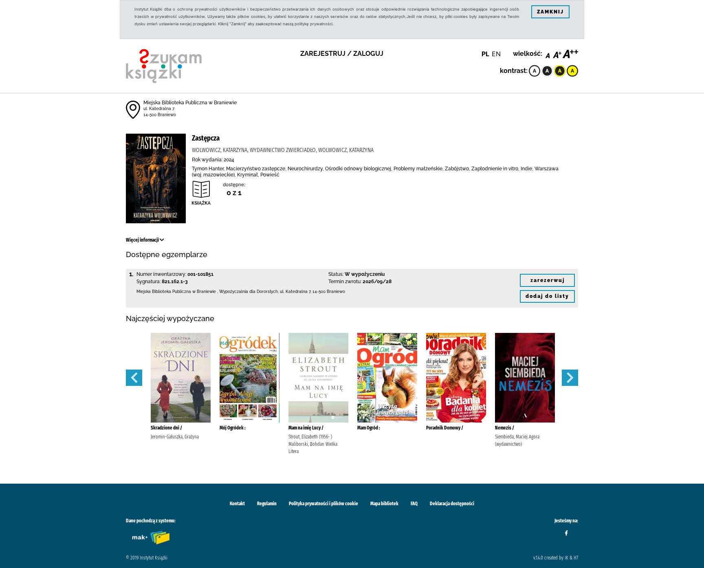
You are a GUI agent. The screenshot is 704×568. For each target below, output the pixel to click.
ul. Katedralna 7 (158, 108)
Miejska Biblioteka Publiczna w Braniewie (190, 103)
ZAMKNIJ (550, 12)
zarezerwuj (547, 280)
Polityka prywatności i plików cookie (323, 503)
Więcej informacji (143, 240)
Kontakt (237, 503)
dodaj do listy (547, 296)
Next (570, 378)
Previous (134, 378)
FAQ (414, 503)
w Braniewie (204, 291)
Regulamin (267, 503)
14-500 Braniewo (159, 114)
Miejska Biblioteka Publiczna (163, 291)
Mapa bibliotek (384, 503)
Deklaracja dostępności (452, 503)
